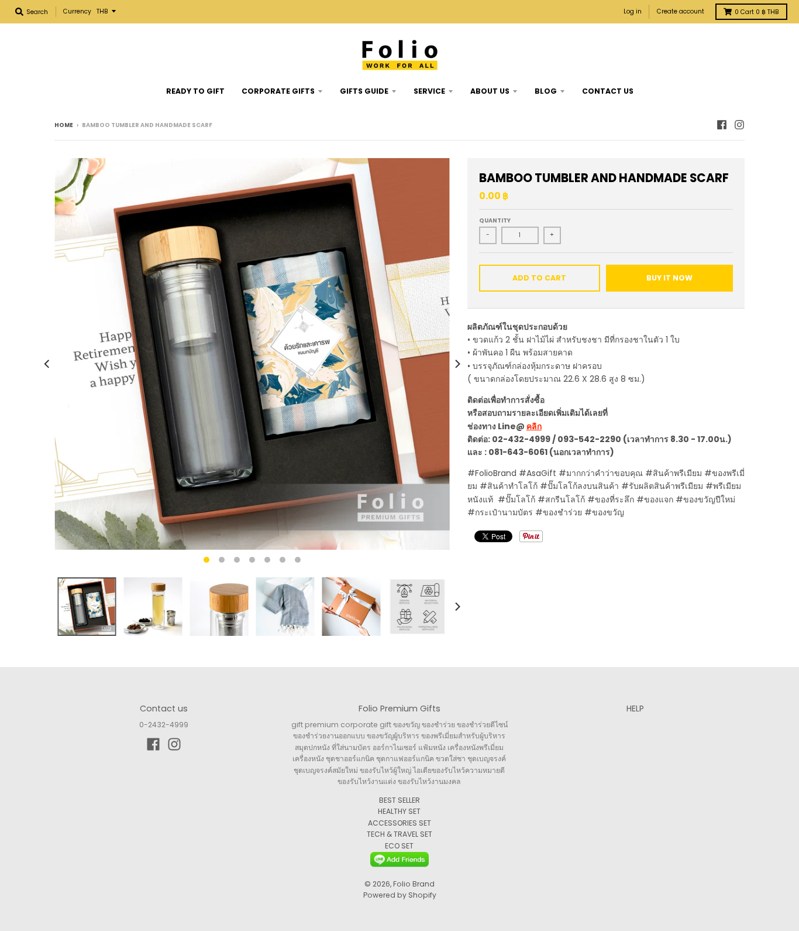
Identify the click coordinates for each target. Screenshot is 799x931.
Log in (633, 11)
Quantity (495, 220)
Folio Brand (414, 884)
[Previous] (47, 364)
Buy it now (669, 278)
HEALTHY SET (399, 811)
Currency (77, 11)
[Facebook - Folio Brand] (722, 124)
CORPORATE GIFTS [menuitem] (278, 91)
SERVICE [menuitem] (429, 91)
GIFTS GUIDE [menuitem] (364, 91)
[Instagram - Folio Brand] (739, 124)
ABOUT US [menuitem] (489, 91)
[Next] (457, 364)
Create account (680, 11)
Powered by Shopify (399, 895)
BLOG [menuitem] (546, 91)
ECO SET (399, 846)
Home (63, 125)
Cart (757, 12)
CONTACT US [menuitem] (607, 91)
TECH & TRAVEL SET (399, 834)
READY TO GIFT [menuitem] (195, 91)
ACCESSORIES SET (399, 823)
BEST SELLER (399, 800)
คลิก (534, 426)
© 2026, (378, 884)
